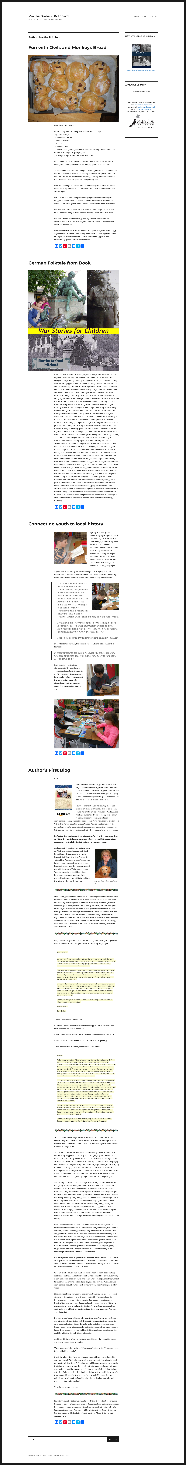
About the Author (150, 17)
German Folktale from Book (59, 263)
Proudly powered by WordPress (58, 1456)
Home (136, 17)
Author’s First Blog (49, 770)
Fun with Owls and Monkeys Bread (67, 47)
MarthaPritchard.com (144, 109)
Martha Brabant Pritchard (48, 16)
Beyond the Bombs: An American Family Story (141, 70)
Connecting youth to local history (65, 524)
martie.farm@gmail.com (143, 105)
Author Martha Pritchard (146, 107)
